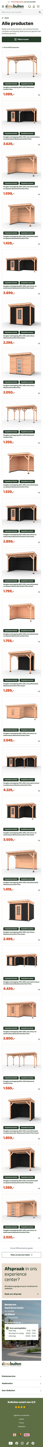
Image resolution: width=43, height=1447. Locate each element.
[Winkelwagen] (38, 6)
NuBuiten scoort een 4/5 (21, 1402)
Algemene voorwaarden (21, 1415)
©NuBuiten (21, 1426)
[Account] (34, 6)
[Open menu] (3, 6)
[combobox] (21, 12)
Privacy (21, 1422)
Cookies (21, 1419)
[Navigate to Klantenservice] (29, 6)
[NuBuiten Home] (14, 6)
